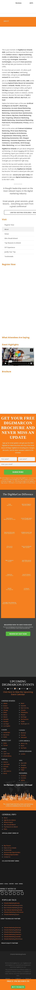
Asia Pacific (6, 764)
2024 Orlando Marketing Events (13, 905)
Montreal (23, 733)
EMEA (4, 769)
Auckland (23, 776)
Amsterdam (6, 732)
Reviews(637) (24, 3)
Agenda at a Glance (10, 820)
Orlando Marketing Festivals (12, 927)
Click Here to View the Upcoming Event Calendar (18, 693)
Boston (5, 706)
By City (17, 688)
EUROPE (4, 730)
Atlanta (5, 703)
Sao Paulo (23, 748)
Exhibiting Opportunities (11, 854)
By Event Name (11, 688)
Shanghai (23, 765)
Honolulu (5, 719)
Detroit (5, 717)
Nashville (23, 706)
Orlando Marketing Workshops (13, 939)
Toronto (23, 735)
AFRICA (4, 749)
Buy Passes (7, 845)
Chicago (5, 710)
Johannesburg (7, 756)
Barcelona (6, 735)
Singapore (24, 767)
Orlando (23, 710)
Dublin (5, 737)
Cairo (4, 751)
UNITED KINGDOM (25, 751)
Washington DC (25, 724)
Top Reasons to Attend (12, 243)
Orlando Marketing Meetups (12, 932)
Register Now (9, 225)
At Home (5, 766)
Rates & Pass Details (10, 848)
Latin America (7, 771)
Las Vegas (6, 724)
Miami (22, 703)
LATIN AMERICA (24, 741)
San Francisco (24, 719)
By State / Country (23, 688)
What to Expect (8, 822)
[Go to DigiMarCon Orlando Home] (8, 12)
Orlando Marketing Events (12, 903)
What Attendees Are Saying (15, 337)
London (23, 754)
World (5, 773)
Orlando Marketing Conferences (13, 912)
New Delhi (23, 763)
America (5, 762)
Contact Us (7, 857)
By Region (29, 688)
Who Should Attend (11, 238)
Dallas (5, 712)
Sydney (23, 780)
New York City (25, 708)
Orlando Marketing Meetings (12, 930)
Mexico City (24, 743)
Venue (6, 234)
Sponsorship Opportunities (12, 852)
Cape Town (6, 754)
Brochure (6, 371)
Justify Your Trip (10, 252)
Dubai (5, 743)
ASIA (20, 760)
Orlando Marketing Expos (11, 914)
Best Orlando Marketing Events (13, 907)
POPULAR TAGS (9, 900)
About (6, 229)
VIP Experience (9, 247)
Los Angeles (6, 726)
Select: (5, 688)
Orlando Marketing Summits (12, 936)
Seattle (23, 721)
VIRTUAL (5, 759)
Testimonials (8, 256)
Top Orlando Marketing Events (13, 910)
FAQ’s (5, 829)
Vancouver (24, 737)
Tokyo (22, 770)
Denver (5, 715)
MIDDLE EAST (6, 740)
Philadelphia (24, 712)
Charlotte (6, 708)
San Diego (23, 717)
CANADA (22, 730)
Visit (4, 219)
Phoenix (23, 715)
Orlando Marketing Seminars (12, 934)
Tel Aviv (5, 745)
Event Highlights (10, 344)
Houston (5, 721)
